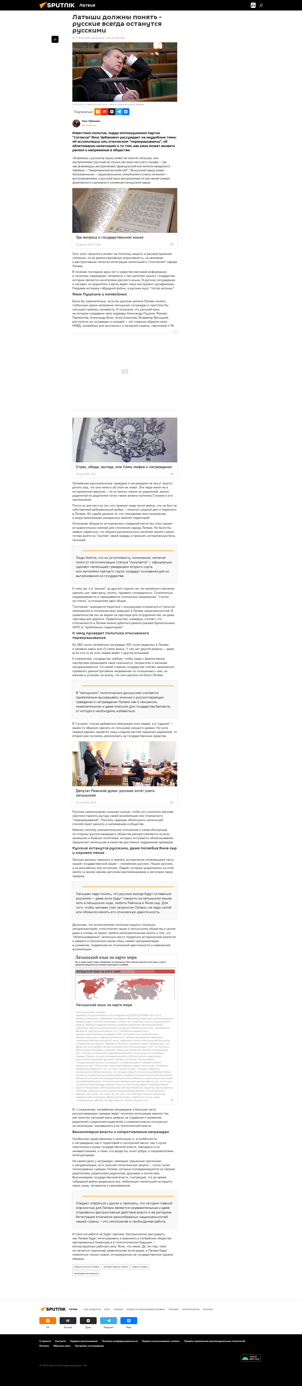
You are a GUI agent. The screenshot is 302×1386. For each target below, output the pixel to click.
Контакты (60, 1341)
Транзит (173, 1309)
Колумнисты (191, 1309)
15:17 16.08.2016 (81, 38)
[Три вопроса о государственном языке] (124, 210)
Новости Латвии (140, 1266)
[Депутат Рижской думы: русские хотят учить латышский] (124, 764)
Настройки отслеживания (89, 1345)
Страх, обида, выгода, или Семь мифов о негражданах (124, 466)
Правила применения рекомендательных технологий (214, 1341)
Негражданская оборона (86, 1273)
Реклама (44, 1345)
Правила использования (84, 1341)
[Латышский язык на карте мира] (124, 977)
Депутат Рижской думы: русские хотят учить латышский (115, 792)
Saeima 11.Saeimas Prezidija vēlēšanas (127, 104)
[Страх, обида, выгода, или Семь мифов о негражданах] (124, 440)
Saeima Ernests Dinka (97, 104)
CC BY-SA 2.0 (78, 104)
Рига (107, 1309)
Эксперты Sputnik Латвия (115, 1266)
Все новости (92, 1309)
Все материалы (89, 125)
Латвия (118, 1309)
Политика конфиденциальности (120, 1341)
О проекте (45, 1341)
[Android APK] (251, 1358)
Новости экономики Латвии (146, 1309)
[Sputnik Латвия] (58, 9)
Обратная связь (62, 1345)
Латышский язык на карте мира (104, 1004)
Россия (208, 1309)
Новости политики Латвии (86, 1266)
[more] (171, 244)
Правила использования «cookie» (161, 1341)
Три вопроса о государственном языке (109, 237)
